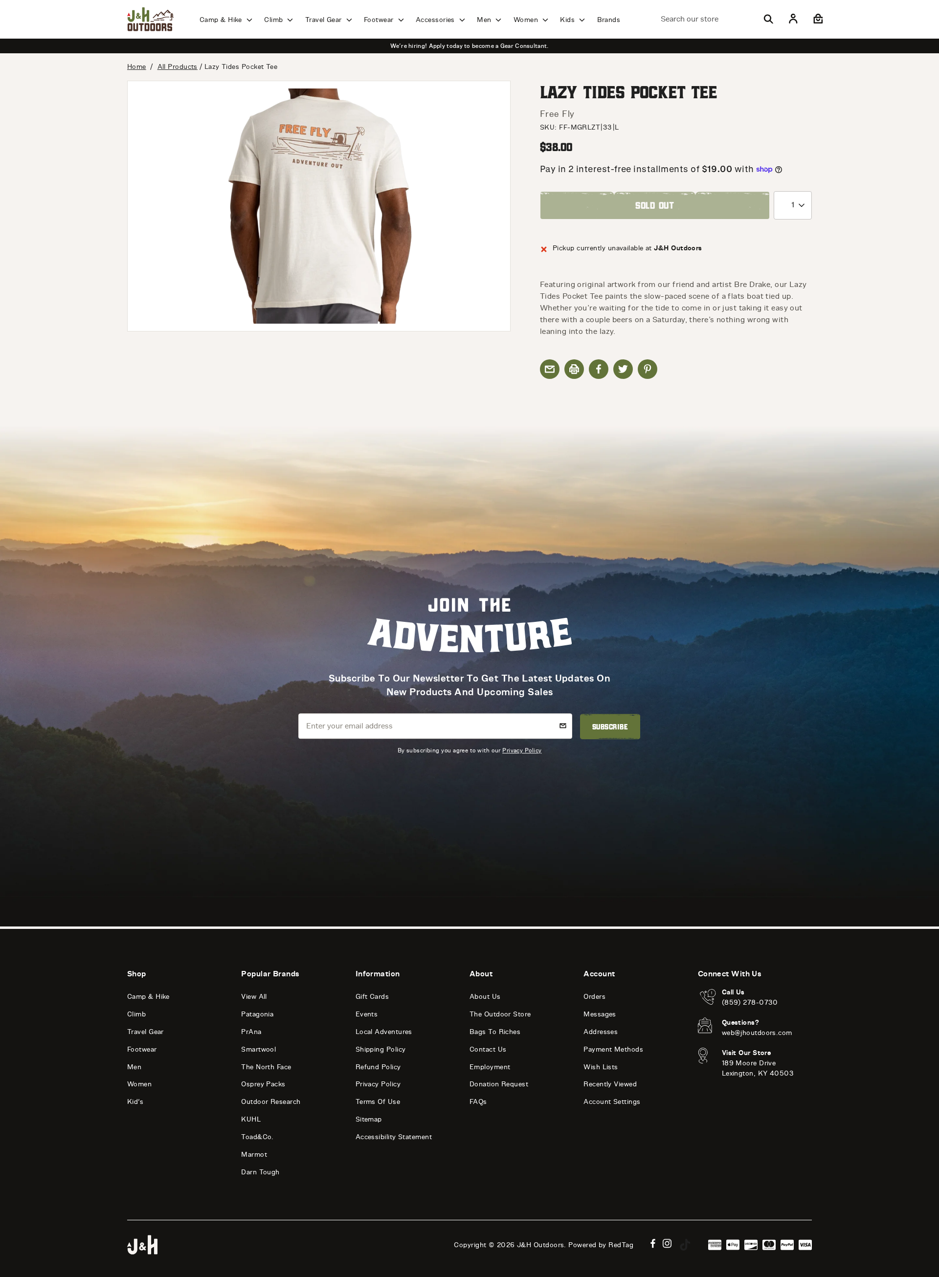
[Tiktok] (685, 1245)
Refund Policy (378, 1067)
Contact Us (488, 1049)
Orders (594, 996)
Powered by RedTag (600, 1245)
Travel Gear (324, 20)
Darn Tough (260, 1172)
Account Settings (611, 1102)
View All (254, 996)
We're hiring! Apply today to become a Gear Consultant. (469, 46)
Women (527, 20)
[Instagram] (667, 1243)
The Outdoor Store (500, 1014)
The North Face (266, 1067)
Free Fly (557, 114)
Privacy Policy (521, 750)
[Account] (793, 19)
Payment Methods (613, 1049)
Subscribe (610, 726)
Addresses (600, 1032)
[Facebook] (652, 1243)
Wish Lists (600, 1067)
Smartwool (258, 1049)
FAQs (478, 1102)
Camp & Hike (222, 20)
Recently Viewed (610, 1084)
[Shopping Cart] (817, 19)
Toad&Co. (257, 1137)
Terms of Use (378, 1102)
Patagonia (257, 1014)
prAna (251, 1032)
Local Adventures (384, 1032)
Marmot (254, 1154)
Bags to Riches (495, 1032)
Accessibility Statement (394, 1137)
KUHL (251, 1119)
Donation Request (499, 1084)
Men (485, 20)
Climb (274, 20)
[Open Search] (768, 19)
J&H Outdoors (540, 1245)
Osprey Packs (263, 1084)
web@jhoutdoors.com (757, 1033)
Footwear (380, 20)
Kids (568, 20)
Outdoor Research (270, 1102)
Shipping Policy (381, 1049)
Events (367, 1014)
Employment (490, 1067)
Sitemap (369, 1119)
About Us (485, 996)
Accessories (436, 20)
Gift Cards (372, 996)
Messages (599, 1014)
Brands (609, 20)
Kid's (135, 1102)
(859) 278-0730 (750, 1002)
